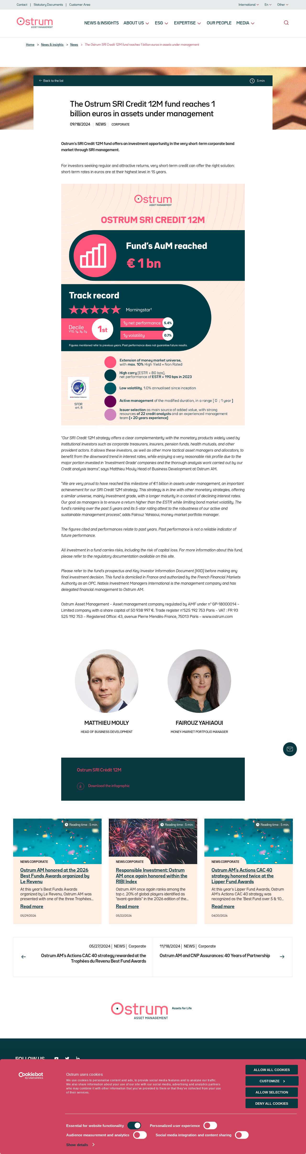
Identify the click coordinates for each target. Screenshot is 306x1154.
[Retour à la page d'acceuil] (35, 27)
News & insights (101, 23)
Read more (31, 906)
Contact (22, 4)
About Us (134, 23)
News (74, 44)
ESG (159, 23)
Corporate (137, 946)
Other (281, 4)
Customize (269, 1081)
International (247, 4)
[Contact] (290, 749)
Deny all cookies (271, 1103)
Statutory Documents (48, 4)
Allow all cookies (272, 1070)
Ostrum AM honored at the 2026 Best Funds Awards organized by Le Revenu (54, 876)
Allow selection (272, 1092)
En (266, 4)
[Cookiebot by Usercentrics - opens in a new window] (31, 1075)
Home (30, 44)
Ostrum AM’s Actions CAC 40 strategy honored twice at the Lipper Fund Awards (243, 876)
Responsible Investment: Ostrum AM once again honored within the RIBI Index (151, 876)
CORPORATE (121, 124)
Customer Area (79, 4)
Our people (219, 23)
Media (242, 23)
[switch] (210, 1125)
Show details (77, 1145)
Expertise (185, 23)
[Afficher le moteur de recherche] (286, 23)
